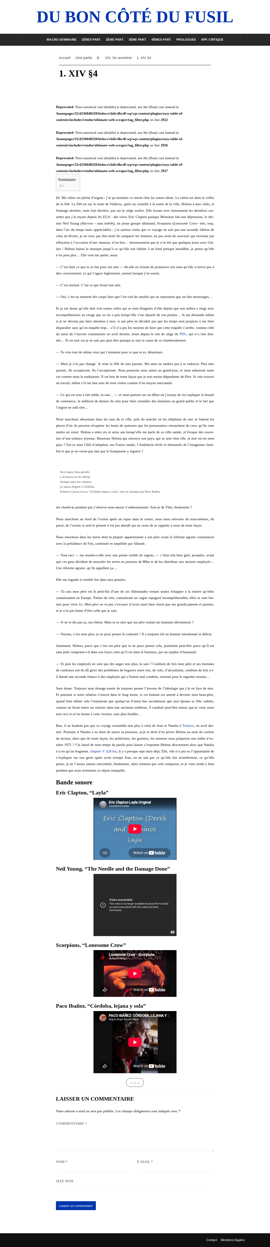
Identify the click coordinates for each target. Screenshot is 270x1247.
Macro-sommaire (61, 39)
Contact (211, 1240)
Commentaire (71, 1123)
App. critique (212, 39)
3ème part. (137, 39)
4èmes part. (161, 39)
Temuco (188, 726)
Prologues (186, 39)
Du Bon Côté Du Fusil (135, 16)
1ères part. (91, 39)
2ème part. (115, 39)
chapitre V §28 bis (103, 751)
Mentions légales (233, 1240)
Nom (61, 1162)
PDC (183, 334)
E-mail (145, 1162)
